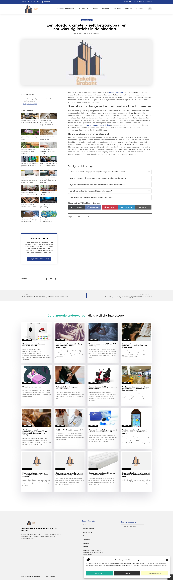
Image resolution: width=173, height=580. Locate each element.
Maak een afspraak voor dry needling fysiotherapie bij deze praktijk (35, 474)
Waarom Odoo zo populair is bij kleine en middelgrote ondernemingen (48, 165)
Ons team (117, 9)
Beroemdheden (88, 528)
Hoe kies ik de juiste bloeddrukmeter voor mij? (110, 197)
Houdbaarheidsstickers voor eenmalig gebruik (34, 344)
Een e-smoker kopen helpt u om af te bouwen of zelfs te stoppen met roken (136, 474)
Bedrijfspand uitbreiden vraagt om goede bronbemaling (47, 137)
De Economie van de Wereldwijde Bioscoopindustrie (46, 206)
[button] (167, 560)
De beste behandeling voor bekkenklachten (66, 387)
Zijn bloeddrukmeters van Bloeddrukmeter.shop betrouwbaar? (110, 185)
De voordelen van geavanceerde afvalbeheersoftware (46, 219)
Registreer (128, 9)
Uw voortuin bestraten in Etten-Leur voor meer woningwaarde (29, 151)
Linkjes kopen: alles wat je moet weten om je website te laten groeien (93, 552)
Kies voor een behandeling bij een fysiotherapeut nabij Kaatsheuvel (69, 474)
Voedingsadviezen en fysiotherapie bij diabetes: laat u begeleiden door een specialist (136, 388)
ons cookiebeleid (91, 567)
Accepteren (99, 573)
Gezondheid (86, 20)
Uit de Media (87, 532)
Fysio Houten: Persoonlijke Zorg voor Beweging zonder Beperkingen (68, 345)
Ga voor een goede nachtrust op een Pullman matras (102, 474)
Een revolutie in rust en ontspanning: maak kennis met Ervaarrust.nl (134, 345)
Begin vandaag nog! (39, 238)
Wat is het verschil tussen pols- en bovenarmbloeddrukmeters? (110, 178)
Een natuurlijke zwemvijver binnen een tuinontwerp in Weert (29, 137)
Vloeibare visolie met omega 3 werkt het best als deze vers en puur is (134, 431)
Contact (139, 9)
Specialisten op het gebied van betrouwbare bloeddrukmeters (38, 100)
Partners (95, 9)
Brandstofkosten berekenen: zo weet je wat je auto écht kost (30, 165)
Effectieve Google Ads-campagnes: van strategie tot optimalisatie (29, 219)
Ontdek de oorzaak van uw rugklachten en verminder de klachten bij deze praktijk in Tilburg (34, 432)
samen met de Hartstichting (98, 125)
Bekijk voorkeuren (155, 573)
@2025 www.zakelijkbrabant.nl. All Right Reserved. (38, 576)
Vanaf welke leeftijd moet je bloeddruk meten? (110, 191)
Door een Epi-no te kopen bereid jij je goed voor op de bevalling (103, 430)
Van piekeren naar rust (31, 387)
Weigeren (127, 573)
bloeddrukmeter (116, 92)
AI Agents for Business (65, 9)
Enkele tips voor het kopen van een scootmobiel (103, 387)
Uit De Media (83, 9)
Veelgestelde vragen (30, 104)
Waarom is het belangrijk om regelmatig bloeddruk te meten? (110, 172)
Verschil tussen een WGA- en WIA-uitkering (103, 344)
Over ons (105, 9)
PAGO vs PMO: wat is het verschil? (69, 430)
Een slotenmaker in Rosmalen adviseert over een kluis (47, 151)
